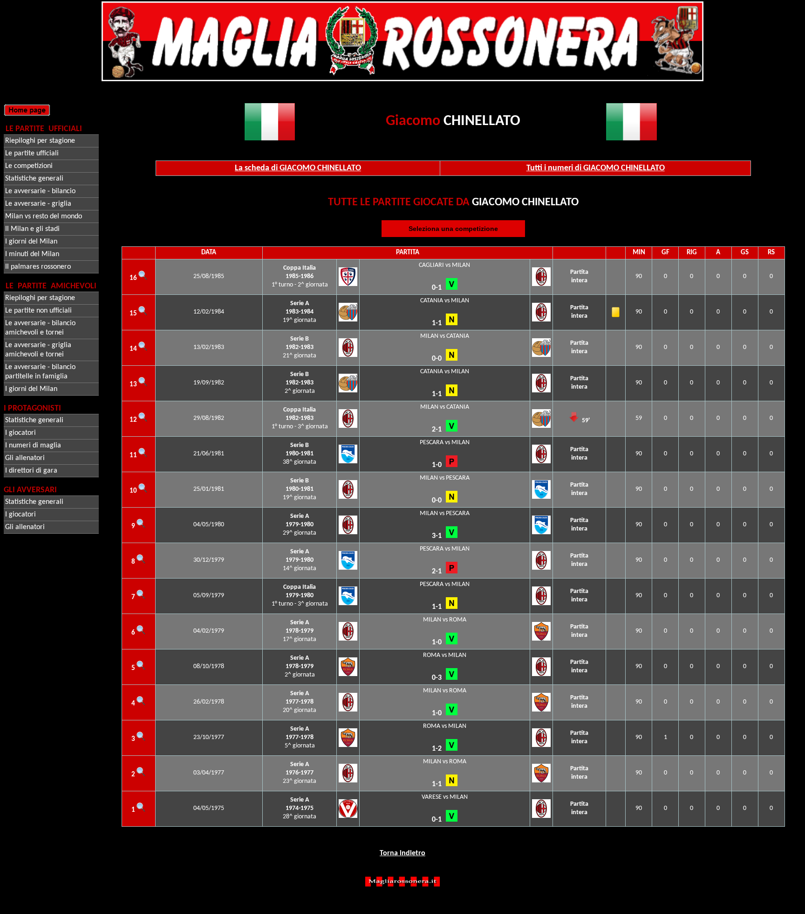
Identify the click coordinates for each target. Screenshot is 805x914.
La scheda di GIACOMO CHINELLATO (298, 168)
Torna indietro (402, 853)
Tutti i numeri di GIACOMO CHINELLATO (595, 168)
